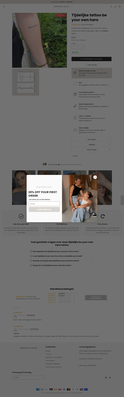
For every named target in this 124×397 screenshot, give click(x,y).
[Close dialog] (95, 177)
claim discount (44, 209)
